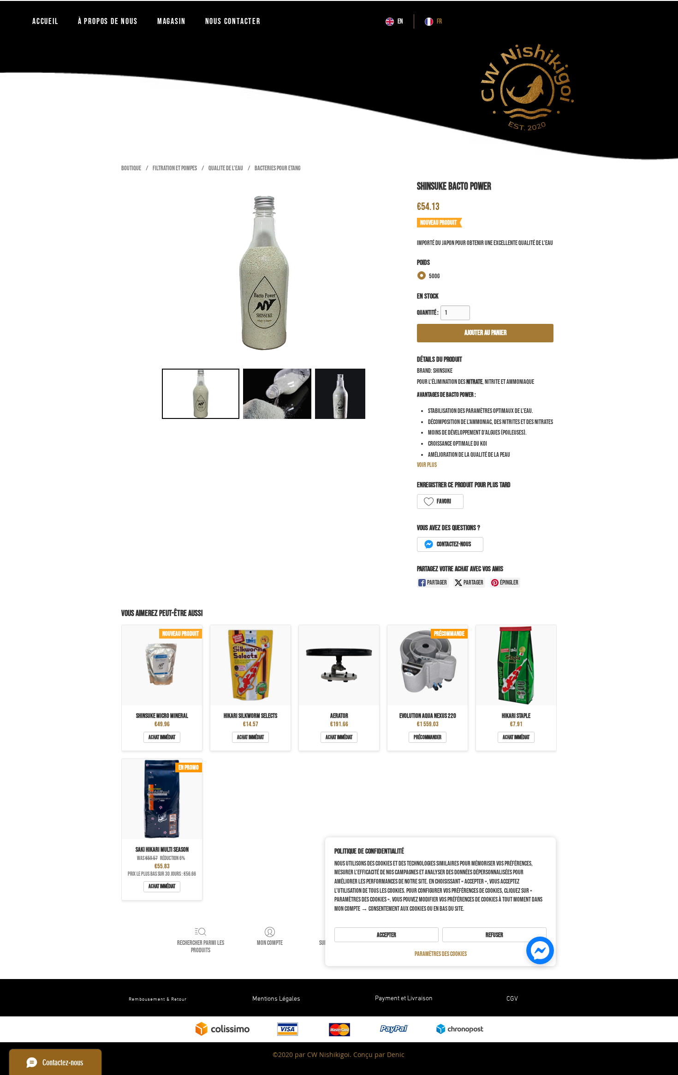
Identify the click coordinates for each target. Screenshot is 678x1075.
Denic (395, 1054)
